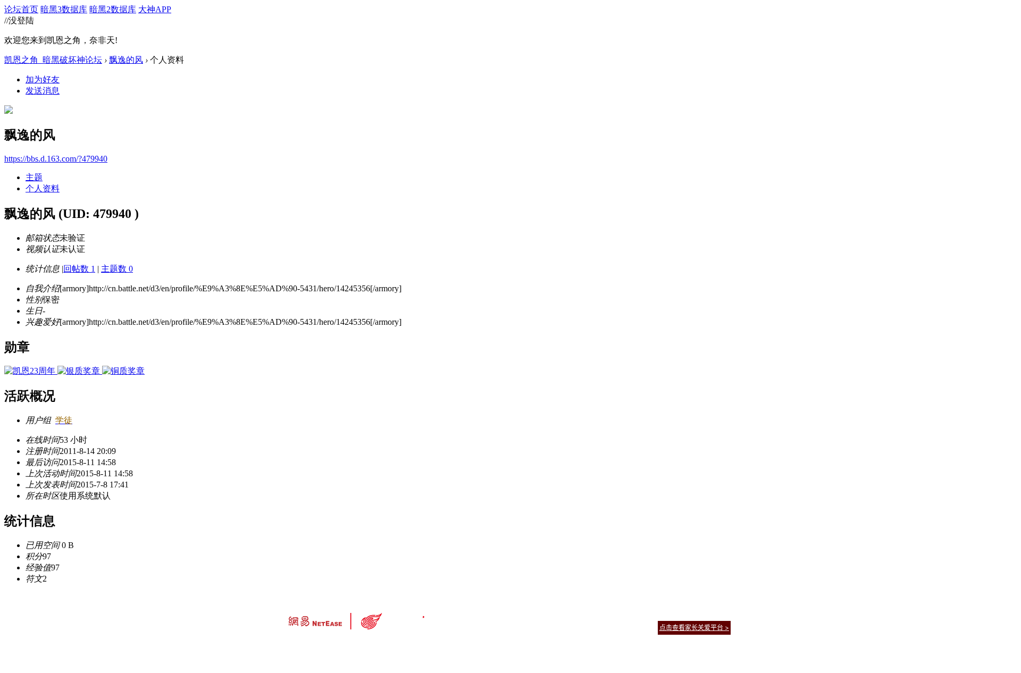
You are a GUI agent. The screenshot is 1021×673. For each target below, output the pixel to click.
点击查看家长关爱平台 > (694, 628)
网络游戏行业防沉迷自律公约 (586, 627)
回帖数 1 (79, 268)
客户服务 (494, 614)
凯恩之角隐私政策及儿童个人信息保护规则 (575, 614)
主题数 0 (117, 268)
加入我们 (718, 614)
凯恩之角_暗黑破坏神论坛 (53, 59)
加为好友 (43, 79)
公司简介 (462, 614)
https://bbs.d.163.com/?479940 (55, 158)
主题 (34, 177)
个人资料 (43, 188)
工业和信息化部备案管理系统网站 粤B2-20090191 (436, 646)
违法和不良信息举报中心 (324, 646)
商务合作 (686, 614)
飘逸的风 (126, 59)
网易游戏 (654, 614)
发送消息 (43, 90)
